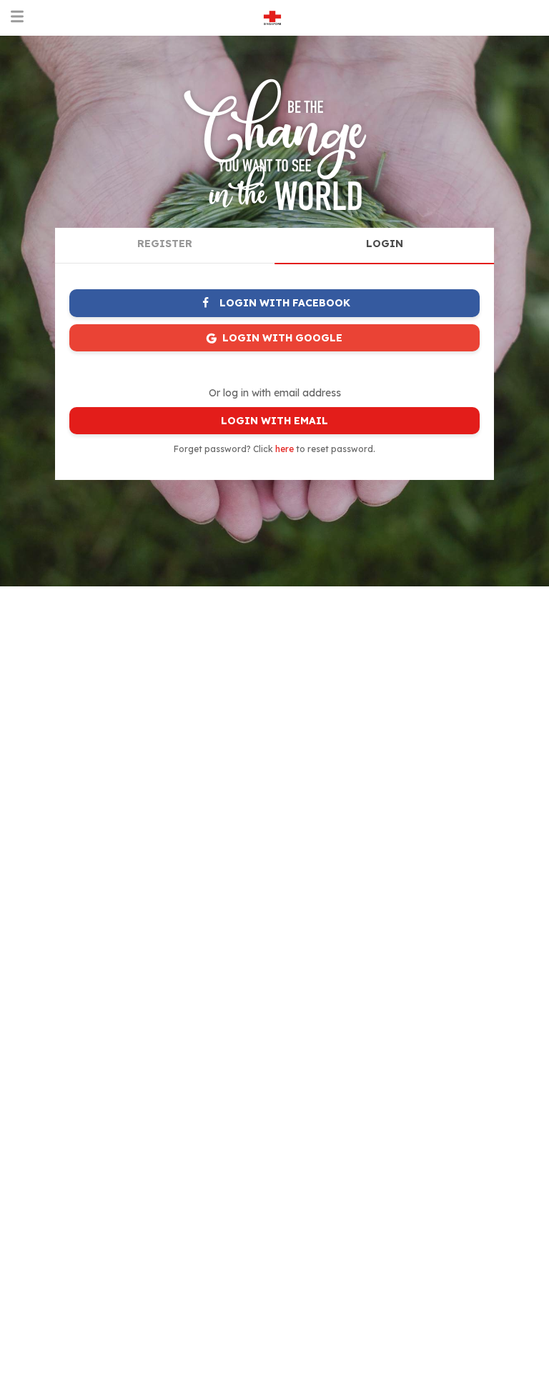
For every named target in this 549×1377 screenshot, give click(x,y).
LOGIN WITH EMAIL (274, 420)
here (284, 449)
